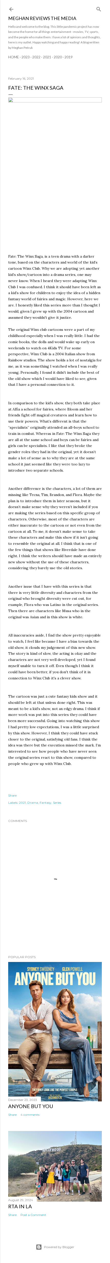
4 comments (29, 1115)
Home (13, 57)
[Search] (99, 8)
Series (57, 802)
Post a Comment (33, 1215)
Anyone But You (30, 1106)
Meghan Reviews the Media (42, 18)
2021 (47, 57)
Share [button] (12, 795)
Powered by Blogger (59, 1247)
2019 (68, 57)
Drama (32, 802)
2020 (58, 57)
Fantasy (45, 802)
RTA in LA (20, 1206)
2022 (36, 57)
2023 (25, 57)
